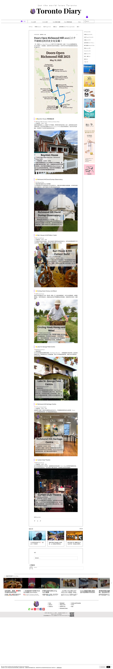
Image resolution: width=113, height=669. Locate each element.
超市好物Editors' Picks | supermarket (67, 26)
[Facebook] (41, 609)
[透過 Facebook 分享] (34, 520)
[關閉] (111, 667)
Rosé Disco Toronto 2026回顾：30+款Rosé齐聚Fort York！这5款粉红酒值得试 (55, 543)
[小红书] (35, 609)
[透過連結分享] (40, 520)
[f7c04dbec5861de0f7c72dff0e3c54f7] (29, 609)
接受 (108, 667)
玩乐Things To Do (47, 26)
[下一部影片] (111, 583)
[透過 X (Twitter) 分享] (37, 520)
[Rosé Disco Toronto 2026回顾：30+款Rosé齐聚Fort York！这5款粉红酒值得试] (56, 535)
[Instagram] (38, 609)
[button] (87, 16)
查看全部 (81, 528)
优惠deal (55, 26)
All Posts (30, 26)
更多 (78, 26)
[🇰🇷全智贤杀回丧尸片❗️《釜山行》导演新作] (37, 535)
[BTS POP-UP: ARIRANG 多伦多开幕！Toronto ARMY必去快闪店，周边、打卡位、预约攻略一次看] (74, 535)
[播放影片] (13, 583)
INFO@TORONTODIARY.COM (63, 615)
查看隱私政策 (59, 667)
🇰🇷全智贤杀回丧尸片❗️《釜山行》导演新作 (36, 543)
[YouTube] (43, 609)
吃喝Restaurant (38, 26)
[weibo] (32, 609)
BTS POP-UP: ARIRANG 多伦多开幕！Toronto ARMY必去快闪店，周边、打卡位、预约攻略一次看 (74, 543)
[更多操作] (77, 34)
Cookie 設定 (102, 667)
